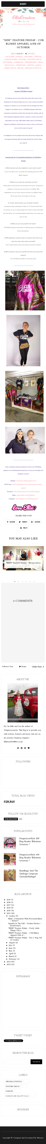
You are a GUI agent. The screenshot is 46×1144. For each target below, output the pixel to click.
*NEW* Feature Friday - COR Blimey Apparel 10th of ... (23, 934)
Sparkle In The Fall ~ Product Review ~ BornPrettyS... (25, 924)
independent (31, 62)
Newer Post (8, 666)
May (11, 951)
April (11, 953)
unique (20, 68)
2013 (9, 962)
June (11, 948)
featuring (7, 62)
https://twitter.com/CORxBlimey (26, 495)
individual (10, 65)
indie (40, 62)
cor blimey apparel (14, 57)
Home (23, 666)
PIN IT (25, 528)
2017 (9, 905)
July (11, 945)
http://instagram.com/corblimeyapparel (27, 498)
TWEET (24, 522)
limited (30, 65)
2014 (9, 913)
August (12, 943)
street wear (10, 68)
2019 (9, 900)
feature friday (34, 59)
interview (21, 65)
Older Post (37, 667)
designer (28, 57)
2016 (9, 908)
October (12, 916)
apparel (31, 54)
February (13, 959)
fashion (37, 57)
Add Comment (17, 54)
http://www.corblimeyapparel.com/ (26, 480)
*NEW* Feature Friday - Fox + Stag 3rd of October (25, 939)
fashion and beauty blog (17, 1096)
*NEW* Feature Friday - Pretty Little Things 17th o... (23, 929)
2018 (9, 902)
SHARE (12, 522)
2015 (9, 911)
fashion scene (10, 59)
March (11, 956)
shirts (38, 65)
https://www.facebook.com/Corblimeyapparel (27, 491)
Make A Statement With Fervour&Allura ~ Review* (25, 920)
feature (22, 59)
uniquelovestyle (33, 68)
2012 (9, 964)
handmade (18, 62)
